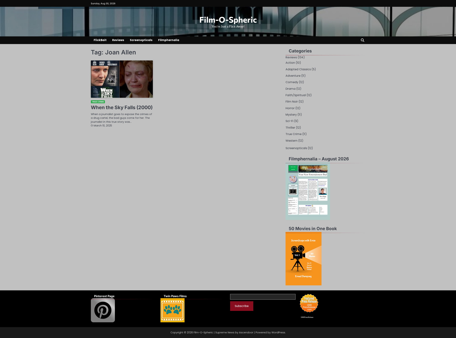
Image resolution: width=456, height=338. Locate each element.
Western (291, 141)
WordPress (278, 332)
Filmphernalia (168, 40)
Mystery (291, 115)
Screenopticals (141, 40)
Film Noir (292, 102)
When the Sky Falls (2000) (122, 107)
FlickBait (100, 40)
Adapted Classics (298, 69)
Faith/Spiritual (296, 95)
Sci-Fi (289, 121)
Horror (290, 108)
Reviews (118, 40)
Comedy (292, 82)
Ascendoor (246, 332)
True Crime (98, 101)
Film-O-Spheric (228, 19)
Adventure (293, 76)
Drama (291, 89)
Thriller (290, 128)
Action (290, 63)
